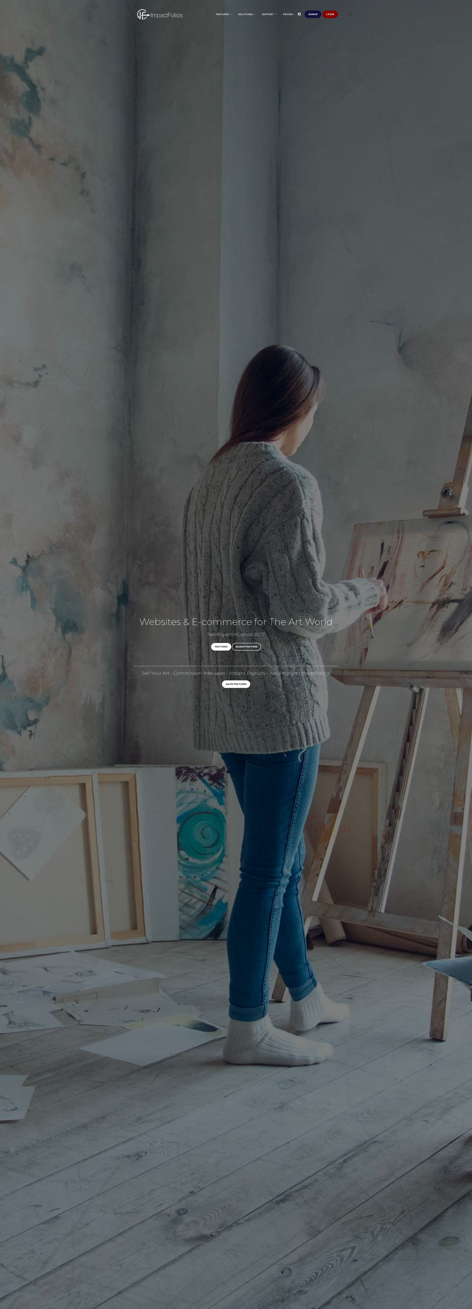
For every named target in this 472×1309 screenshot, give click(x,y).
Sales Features (236, 684)
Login (330, 14)
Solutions (245, 14)
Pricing (288, 14)
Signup (313, 14)
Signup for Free (246, 646)
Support (268, 14)
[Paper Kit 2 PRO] (159, 14)
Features (222, 14)
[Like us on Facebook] (300, 14)
